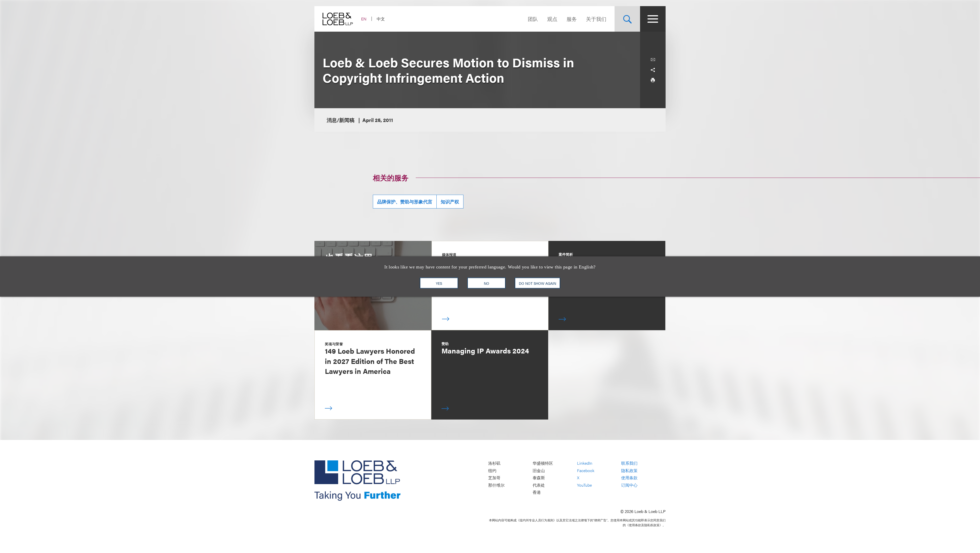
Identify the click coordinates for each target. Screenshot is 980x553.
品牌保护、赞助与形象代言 (404, 201)
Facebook (585, 470)
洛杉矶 (494, 463)
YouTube (584, 485)
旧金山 (539, 470)
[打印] (653, 80)
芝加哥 (494, 478)
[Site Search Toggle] (627, 19)
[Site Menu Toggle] (653, 19)
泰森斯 (539, 478)
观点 (552, 18)
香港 (537, 492)
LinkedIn (584, 463)
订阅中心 (629, 485)
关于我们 (596, 18)
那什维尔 (496, 485)
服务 (572, 18)
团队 (533, 18)
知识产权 (450, 201)
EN (363, 19)
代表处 (539, 485)
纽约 (492, 470)
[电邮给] (653, 60)
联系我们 (629, 463)
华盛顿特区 (543, 463)
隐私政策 (629, 470)
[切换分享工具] (653, 70)
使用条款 (629, 478)
